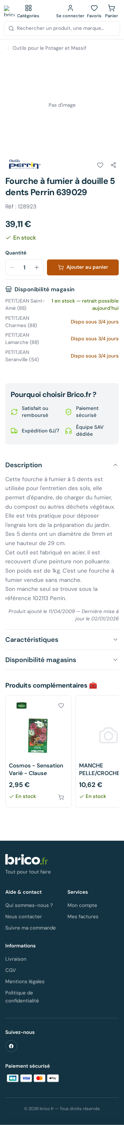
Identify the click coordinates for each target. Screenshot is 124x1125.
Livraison (15, 959)
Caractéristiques (31, 639)
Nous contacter (23, 916)
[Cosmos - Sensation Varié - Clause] (38, 751)
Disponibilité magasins (40, 659)
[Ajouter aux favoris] (100, 165)
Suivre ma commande (30, 928)
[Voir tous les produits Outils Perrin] (23, 164)
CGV (10, 970)
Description (23, 465)
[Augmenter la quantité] (36, 267)
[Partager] (113, 165)
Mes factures (83, 916)
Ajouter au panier (87, 267)
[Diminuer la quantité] (12, 267)
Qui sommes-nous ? (29, 905)
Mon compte (82, 905)
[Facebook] (11, 1046)
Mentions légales (25, 981)
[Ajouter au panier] (61, 797)
